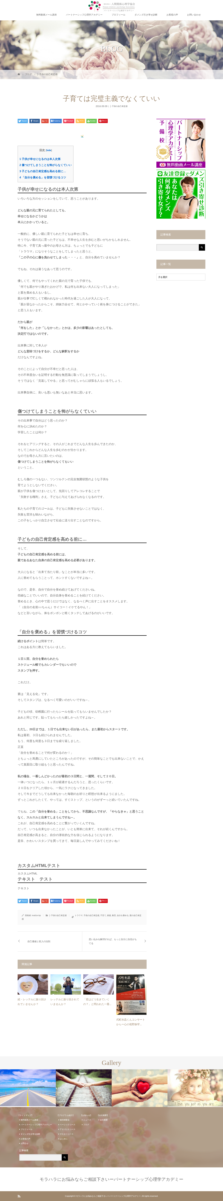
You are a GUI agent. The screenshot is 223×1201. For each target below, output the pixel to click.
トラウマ (79, 915)
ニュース (87, 1120)
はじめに (64, 1139)
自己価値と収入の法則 (38, 941)
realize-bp (36, 915)
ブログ (86, 1124)
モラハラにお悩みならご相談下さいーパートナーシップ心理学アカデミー (111, 1179)
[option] (28, 1088)
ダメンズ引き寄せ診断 (146, 14)
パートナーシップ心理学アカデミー (84, 14)
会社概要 (104, 1120)
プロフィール (118, 14)
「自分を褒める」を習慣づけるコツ (42, 177)
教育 (114, 915)
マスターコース (66, 1134)
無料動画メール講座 (46, 14)
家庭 (109, 915)
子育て (103, 915)
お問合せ (24, 1143)
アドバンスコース (67, 1129)
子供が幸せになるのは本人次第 (40, 159)
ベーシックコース (67, 1124)
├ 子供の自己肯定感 (118, 106)
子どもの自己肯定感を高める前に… (42, 171)
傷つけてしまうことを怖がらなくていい (45, 165)
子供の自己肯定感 (91, 915)
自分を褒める (123, 915)
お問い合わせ (194, 14)
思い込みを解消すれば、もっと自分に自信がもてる (113, 941)
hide (48, 150)
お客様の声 (172, 14)
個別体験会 (65, 1120)
